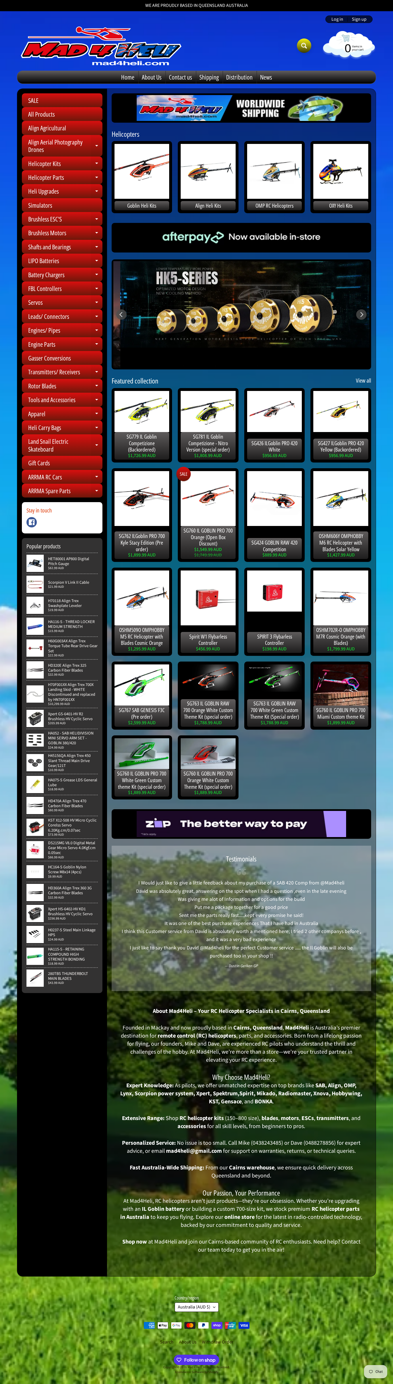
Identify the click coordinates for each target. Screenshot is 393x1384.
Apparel (65, 415)
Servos (65, 303)
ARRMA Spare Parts (65, 492)
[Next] (361, 314)
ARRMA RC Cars (65, 478)
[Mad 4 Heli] (101, 46)
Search (166, 1342)
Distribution (239, 77)
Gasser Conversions (49, 358)
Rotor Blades (65, 387)
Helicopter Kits (65, 164)
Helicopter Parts (65, 178)
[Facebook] (31, 522)
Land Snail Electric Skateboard (65, 445)
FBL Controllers (65, 289)
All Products (41, 114)
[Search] (304, 45)
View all (363, 380)
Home (127, 77)
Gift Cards (39, 462)
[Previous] (121, 314)
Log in (337, 19)
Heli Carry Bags (65, 428)
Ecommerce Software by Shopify (196, 1372)
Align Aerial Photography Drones (65, 146)
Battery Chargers (65, 276)
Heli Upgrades (65, 192)
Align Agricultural (47, 128)
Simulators (40, 205)
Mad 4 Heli (195, 1367)
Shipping (209, 77)
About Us (151, 77)
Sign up (359, 19)
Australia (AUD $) (194, 1307)
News (266, 77)
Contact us (180, 77)
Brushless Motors (65, 234)
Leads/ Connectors (65, 317)
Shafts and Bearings (65, 248)
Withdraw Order (217, 1342)
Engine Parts (65, 345)
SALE (33, 100)
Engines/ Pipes (65, 331)
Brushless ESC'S (65, 220)
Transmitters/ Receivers (65, 373)
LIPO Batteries (65, 261)
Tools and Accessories (65, 400)
